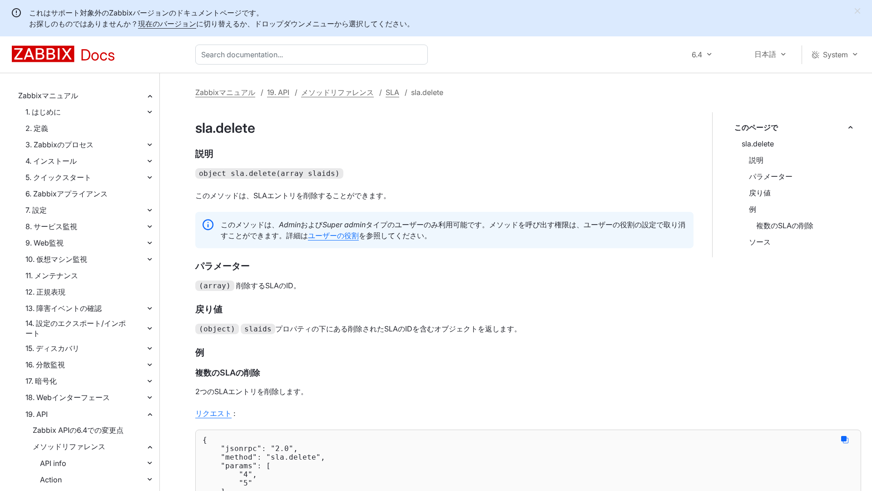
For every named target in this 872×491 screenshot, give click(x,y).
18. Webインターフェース (67, 397)
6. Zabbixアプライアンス (66, 193)
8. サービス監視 (51, 226)
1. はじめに (43, 111)
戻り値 (760, 192)
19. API (36, 414)
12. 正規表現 (45, 291)
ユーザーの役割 (333, 235)
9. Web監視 (44, 242)
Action (51, 479)
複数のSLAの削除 (784, 225)
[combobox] (313, 54)
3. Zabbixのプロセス (59, 144)
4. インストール (51, 160)
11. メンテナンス (51, 275)
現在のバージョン (167, 23)
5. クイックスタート (58, 177)
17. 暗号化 (41, 381)
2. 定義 (36, 128)
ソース (760, 241)
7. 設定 (36, 210)
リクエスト (213, 413)
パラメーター (771, 176)
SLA (392, 92)
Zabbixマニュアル (48, 95)
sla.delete (758, 143)
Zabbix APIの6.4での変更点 (78, 430)
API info (53, 463)
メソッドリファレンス (69, 446)
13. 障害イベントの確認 (63, 308)
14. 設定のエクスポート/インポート (75, 328)
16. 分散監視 (45, 364)
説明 (756, 160)
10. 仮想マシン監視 (56, 259)
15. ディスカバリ (52, 348)
